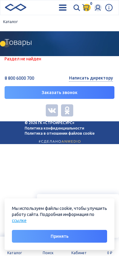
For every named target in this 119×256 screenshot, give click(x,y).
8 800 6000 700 (19, 78)
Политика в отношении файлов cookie (60, 133)
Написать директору (91, 78)
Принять (60, 236)
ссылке (19, 220)
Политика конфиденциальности (54, 128)
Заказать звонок (60, 92)
